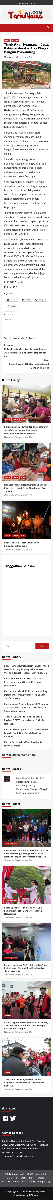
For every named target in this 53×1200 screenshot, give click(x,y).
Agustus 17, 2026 (22, 917)
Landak (15, 419)
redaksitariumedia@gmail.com (17, 1156)
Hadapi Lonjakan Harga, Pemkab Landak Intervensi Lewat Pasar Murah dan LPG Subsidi (25, 488)
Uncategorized (11, 843)
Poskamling (31, 338)
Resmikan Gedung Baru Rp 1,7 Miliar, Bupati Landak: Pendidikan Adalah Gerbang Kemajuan (26, 733)
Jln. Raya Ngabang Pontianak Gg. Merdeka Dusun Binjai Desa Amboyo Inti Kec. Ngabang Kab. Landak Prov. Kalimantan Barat (25, 1145)
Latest (41, 1177)
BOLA (10, 1177)
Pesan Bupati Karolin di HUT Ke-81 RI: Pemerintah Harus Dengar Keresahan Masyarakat (23, 682)
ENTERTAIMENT (25, 1177)
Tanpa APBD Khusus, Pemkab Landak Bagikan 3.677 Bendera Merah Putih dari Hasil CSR (24, 720)
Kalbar (7, 419)
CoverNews (19, 1195)
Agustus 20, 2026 (22, 860)
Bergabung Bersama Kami (19, 755)
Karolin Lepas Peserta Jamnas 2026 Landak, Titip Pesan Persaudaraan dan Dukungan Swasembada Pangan (26, 707)
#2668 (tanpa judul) (36, 1174)
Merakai (21, 338)
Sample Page (44, 1181)
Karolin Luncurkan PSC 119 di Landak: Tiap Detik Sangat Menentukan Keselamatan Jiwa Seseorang (26, 695)
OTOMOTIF (28, 1181)
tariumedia (11, 57)
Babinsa (13, 338)
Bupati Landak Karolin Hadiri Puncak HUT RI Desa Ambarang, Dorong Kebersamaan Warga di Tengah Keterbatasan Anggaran (26, 669)
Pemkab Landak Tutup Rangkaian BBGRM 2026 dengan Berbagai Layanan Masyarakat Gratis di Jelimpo (26, 430)
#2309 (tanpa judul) (14, 1174)
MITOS (6, 1181)
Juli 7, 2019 (23, 57)
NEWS (7, 40)
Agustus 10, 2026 (22, 437)
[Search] (48, 27)
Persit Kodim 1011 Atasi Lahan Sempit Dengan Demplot (29, 364)
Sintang (15, 40)
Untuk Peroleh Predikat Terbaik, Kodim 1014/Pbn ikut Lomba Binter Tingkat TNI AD (25, 351)
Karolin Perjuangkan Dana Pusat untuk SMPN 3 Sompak (24, 744)
